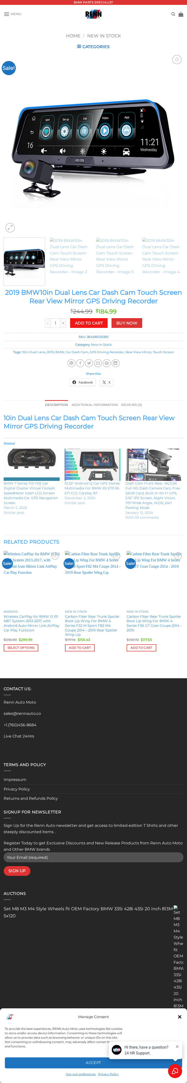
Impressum (15, 779)
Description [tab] (56, 405)
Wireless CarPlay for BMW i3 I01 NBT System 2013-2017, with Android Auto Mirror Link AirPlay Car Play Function (31, 623)
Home (73, 36)
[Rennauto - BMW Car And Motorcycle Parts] (93, 14)
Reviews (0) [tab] (131, 405)
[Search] (173, 14)
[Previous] (13, 144)
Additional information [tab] (95, 405)
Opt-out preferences (81, 1074)
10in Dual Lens (33, 352)
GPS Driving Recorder (107, 352)
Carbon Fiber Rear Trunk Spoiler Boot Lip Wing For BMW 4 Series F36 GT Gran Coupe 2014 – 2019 (154, 623)
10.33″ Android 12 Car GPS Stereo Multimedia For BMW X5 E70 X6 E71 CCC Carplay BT (92, 488)
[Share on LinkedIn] (116, 363)
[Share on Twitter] (89, 363)
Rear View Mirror (138, 352)
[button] (179, 1016)
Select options (21, 647)
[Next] (173, 144)
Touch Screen (163, 352)
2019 (50, 352)
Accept (93, 1062)
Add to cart (89, 323)
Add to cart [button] (80, 647)
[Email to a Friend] (98, 363)
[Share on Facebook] (80, 363)
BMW (59, 352)
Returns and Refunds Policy (31, 798)
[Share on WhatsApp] (71, 363)
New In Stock (104, 36)
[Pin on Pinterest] (107, 363)
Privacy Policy (108, 1074)
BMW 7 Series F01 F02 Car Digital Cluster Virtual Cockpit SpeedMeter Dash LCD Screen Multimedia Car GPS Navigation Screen (31, 493)
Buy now (126, 323)
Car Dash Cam (76, 352)
